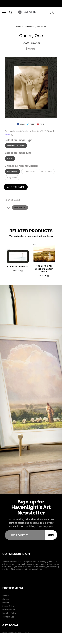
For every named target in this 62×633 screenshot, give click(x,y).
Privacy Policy (8, 610)
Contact (5, 599)
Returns (5, 603)
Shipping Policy (9, 613)
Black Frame (12, 171)
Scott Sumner (29, 27)
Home (18, 27)
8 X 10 (9, 158)
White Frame (46, 171)
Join (51, 535)
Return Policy (8, 606)
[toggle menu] (4, 12)
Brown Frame (29, 171)
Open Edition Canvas (15, 146)
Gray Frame (12, 178)
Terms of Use (8, 617)
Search (5, 595)
